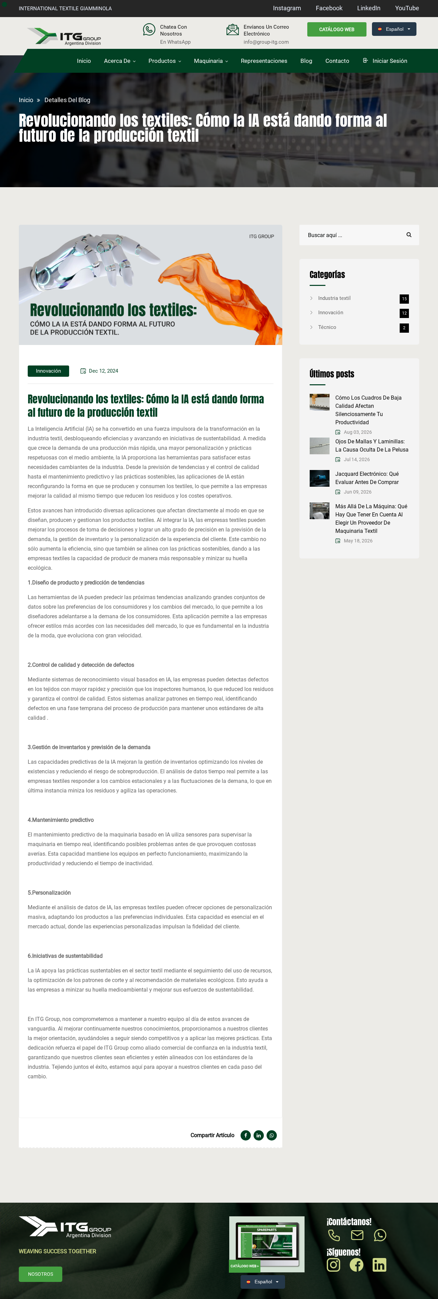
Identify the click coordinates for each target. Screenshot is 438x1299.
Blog (306, 60)
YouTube (407, 8)
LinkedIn (369, 8)
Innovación (362, 312)
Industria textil (362, 298)
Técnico (361, 327)
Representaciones (264, 60)
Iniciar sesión (389, 60)
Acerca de (117, 60)
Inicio (84, 60)
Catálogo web (337, 29)
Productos (162, 60)
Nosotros (40, 1274)
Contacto (337, 60)
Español (394, 29)
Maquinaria (208, 60)
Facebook (329, 8)
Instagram (287, 8)
